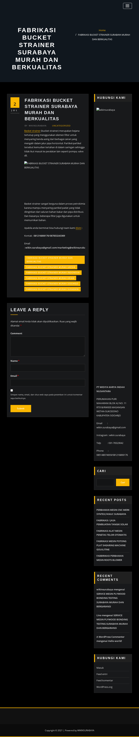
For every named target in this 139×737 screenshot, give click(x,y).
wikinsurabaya (36, 125)
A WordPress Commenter (110, 636)
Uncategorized (61, 125)
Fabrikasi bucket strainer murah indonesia (53, 272)
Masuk (100, 667)
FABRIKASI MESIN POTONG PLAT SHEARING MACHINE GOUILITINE (111, 545)
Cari (101, 471)
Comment (16, 333)
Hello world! (115, 641)
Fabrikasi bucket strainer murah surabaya (52, 289)
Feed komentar (104, 680)
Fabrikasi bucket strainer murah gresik (50, 267)
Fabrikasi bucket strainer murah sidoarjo (52, 283)
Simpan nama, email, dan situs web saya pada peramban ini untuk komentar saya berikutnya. (46, 396)
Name (14, 360)
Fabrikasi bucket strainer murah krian (50, 278)
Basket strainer (32, 130)
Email (14, 375)
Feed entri (101, 674)
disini (78, 228)
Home (102, 30)
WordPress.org (104, 687)
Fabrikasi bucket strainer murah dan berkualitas (50, 259)
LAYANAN (94, 6)
